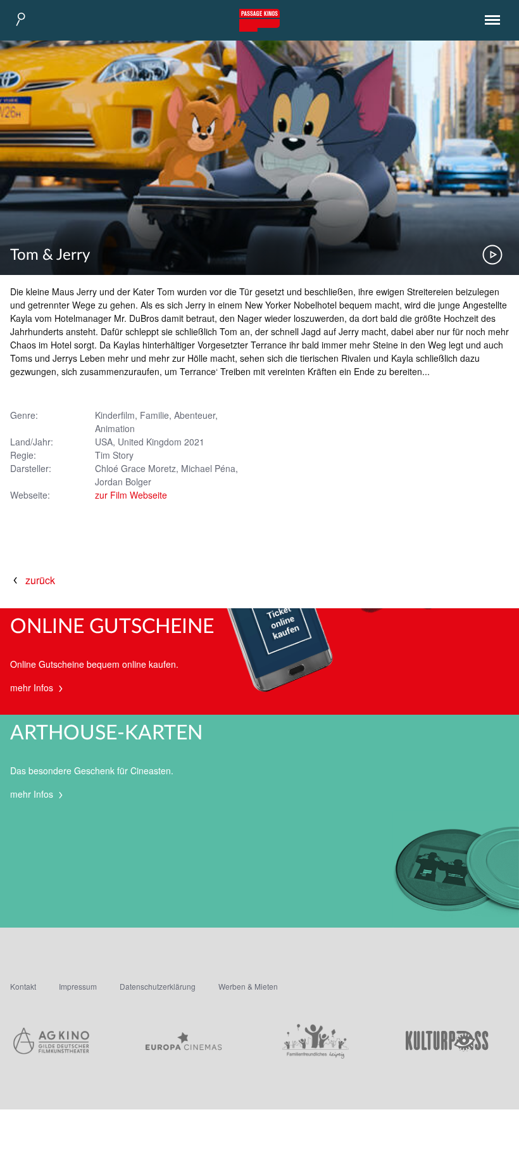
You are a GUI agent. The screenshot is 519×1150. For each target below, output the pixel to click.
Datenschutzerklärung (158, 986)
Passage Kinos (259, 20)
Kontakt (23, 986)
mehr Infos (33, 687)
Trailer (492, 255)
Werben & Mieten (248, 986)
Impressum (78, 986)
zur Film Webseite (131, 495)
